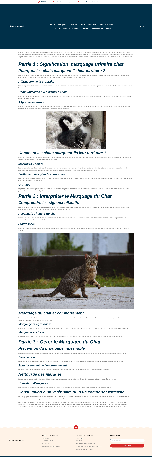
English (108, 28)
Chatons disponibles (88, 25)
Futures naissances (106, 25)
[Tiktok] (143, 26)
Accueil (52, 25)
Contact (85, 28)
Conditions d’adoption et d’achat (66, 28)
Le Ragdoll (62, 25)
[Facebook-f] (140, 26)
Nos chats (74, 25)
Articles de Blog (97, 28)
